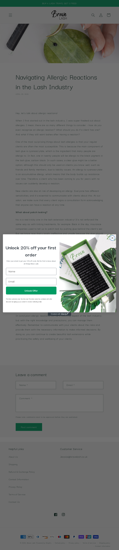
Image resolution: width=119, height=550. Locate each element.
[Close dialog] (112, 238)
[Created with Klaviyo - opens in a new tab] (59, 314)
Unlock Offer (31, 290)
